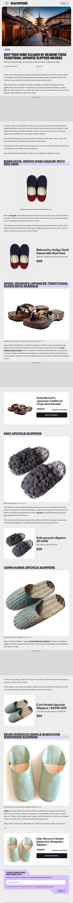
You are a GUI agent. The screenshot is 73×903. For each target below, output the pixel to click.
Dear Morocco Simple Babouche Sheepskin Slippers (32, 735)
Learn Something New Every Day (15, 873)
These (6, 811)
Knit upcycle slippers (23, 433)
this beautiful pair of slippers (39, 641)
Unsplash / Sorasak (3, 27)
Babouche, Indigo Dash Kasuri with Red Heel (34, 162)
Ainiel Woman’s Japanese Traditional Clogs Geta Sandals (36, 284)
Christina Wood (12, 66)
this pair (13, 216)
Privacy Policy (50, 886)
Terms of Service (39, 886)
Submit (60, 891)
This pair (39, 513)
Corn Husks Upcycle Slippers (29, 567)
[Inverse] (19, 3)
